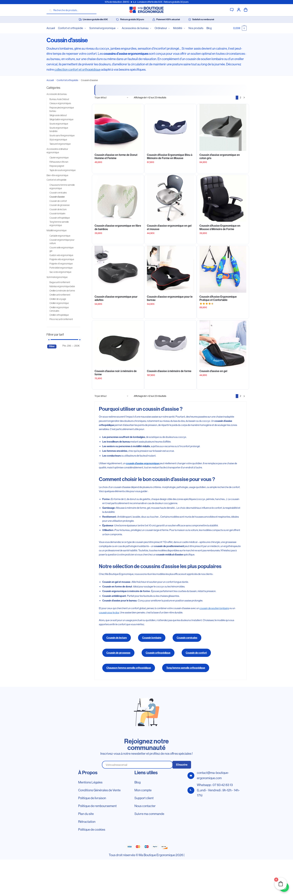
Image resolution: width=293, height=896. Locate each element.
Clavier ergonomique (59, 157)
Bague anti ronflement (59, 282)
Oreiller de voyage (57, 299)
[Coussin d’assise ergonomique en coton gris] (222, 127)
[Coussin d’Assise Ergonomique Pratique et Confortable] (222, 269)
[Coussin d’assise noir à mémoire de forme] (118, 343)
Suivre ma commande (149, 814)
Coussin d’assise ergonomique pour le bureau (170, 298)
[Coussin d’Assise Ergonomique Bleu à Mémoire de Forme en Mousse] (170, 127)
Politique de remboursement (97, 806)
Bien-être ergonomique (57, 175)
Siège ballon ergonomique (61, 119)
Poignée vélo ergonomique (61, 259)
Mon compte (238, 9)
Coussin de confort (196, 652)
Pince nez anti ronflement (61, 319)
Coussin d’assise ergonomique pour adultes (116, 298)
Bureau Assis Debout (59, 99)
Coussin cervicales (187, 637)
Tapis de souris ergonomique (62, 170)
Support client (231, 9)
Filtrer (52, 346)
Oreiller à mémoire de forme (62, 290)
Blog (137, 782)
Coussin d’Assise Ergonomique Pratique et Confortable (218, 298)
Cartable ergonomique (59, 235)
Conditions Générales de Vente (99, 790)
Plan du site (86, 814)
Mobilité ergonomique (57, 230)
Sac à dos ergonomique (60, 272)
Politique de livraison (92, 798)
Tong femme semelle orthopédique (185, 667)
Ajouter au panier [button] (170, 169)
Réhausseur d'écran (58, 161)
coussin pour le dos (109, 612)
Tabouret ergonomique (60, 143)
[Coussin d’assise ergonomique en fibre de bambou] (118, 198)
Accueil (50, 80)
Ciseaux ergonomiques (60, 103)
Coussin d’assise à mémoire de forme (169, 371)
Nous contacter (145, 806)
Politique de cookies (91, 829)
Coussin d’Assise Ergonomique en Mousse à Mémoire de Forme (219, 227)
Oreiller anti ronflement (59, 294)
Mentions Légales (90, 782)
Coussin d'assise (57, 196)
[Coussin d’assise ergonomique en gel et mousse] (170, 198)
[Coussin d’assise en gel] (222, 343)
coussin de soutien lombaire (214, 608)
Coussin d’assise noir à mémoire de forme (116, 372)
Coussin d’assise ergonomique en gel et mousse (169, 227)
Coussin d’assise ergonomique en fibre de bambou (118, 227)
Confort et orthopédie (67, 80)
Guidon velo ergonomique (61, 255)
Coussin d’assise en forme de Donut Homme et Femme (116, 156)
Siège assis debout (58, 115)
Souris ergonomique (58, 123)
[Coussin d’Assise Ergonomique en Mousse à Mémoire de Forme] (222, 198)
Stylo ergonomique (58, 139)
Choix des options (118, 169)
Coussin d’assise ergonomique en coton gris (219, 156)
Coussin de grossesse (118, 652)
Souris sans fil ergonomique (62, 135)
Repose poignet (56, 166)
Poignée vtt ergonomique (61, 263)
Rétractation (86, 821)
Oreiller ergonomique (59, 303)
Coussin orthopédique (158, 652)
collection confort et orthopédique (77, 69)
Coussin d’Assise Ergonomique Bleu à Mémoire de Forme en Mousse (169, 156)
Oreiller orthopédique (59, 315)
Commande (245, 9)
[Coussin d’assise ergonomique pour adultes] (118, 269)
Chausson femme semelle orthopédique (128, 667)
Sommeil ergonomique (57, 277)
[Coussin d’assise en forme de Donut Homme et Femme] (118, 127)
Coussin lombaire (151, 637)
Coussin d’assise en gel (213, 371)
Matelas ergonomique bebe (62, 286)
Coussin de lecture (116, 637)
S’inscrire (181, 764)
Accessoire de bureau (57, 94)
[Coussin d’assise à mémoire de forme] (170, 343)
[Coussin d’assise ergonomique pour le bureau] (170, 269)
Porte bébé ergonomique (61, 267)
